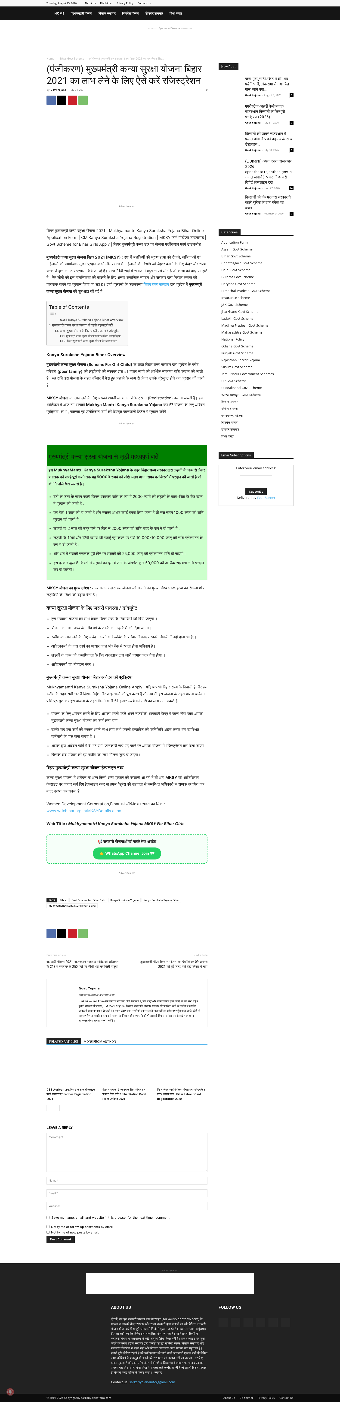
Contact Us (144, 3)
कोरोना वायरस (229, 408)
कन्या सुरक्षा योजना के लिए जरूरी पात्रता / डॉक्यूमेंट (89, 331)
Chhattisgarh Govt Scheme (242, 263)
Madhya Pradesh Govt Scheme (245, 325)
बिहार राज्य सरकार (156, 284)
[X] (290, 3)
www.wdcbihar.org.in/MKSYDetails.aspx (83, 810)
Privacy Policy (125, 3)
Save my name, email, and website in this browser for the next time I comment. (110, 1217)
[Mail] (267, 3)
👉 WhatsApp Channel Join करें (127, 853)
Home (59, 13)
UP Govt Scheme (234, 381)
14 (291, 188)
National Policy (232, 339)
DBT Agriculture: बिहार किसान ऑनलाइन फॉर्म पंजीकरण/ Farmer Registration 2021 (70, 1094)
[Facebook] (251, 3)
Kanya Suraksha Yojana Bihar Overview (96, 320)
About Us (90, 3)
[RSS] (282, 3)
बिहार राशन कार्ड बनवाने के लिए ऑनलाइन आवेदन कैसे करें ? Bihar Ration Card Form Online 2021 (124, 1094)
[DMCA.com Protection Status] (253, 548)
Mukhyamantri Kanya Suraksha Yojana (72, 905)
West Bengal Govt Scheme (241, 394)
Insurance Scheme (235, 297)
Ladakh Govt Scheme (237, 318)
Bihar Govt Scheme (71, 58)
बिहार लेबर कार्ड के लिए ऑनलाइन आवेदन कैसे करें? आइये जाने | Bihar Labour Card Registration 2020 (181, 1094)
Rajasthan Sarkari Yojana (240, 360)
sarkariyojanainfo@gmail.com (152, 1382)
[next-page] (57, 1108)
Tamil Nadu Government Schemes (247, 374)
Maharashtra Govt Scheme (242, 332)
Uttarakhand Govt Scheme (241, 388)
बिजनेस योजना (130, 13)
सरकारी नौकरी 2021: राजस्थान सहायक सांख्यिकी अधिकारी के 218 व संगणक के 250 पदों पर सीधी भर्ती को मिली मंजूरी (82, 964)
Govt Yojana (58, 89)
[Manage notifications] (10, 1392)
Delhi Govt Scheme (235, 270)
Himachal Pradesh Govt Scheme (246, 291)
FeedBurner (266, 497)
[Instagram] (259, 3)
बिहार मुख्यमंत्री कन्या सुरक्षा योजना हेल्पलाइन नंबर (91, 341)
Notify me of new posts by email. (75, 1232)
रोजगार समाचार (154, 13)
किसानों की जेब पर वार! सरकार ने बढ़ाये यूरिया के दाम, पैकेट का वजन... (268, 202)
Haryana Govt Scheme (238, 284)
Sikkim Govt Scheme (236, 367)
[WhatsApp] (83, 100)
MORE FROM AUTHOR (100, 1041)
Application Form (234, 242)
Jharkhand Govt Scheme (239, 311)
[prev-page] (49, 1108)
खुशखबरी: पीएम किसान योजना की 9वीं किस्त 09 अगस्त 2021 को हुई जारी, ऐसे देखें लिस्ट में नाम (173, 964)
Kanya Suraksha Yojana (124, 900)
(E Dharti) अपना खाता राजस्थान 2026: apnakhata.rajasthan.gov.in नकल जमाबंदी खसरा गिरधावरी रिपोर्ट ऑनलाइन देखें (268, 172)
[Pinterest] (274, 3)
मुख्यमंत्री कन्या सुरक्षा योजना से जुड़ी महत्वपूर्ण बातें (82, 325)
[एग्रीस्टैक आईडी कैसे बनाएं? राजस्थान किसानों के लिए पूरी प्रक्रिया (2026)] (230, 115)
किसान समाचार (107, 13)
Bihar (63, 900)
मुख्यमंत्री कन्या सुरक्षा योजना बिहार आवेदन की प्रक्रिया (93, 336)
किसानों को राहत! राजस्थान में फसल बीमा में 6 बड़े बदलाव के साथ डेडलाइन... (268, 139)
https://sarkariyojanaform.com (97, 994)
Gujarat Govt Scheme (237, 277)
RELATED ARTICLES (63, 1041)
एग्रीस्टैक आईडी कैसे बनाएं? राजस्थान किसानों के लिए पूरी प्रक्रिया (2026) (265, 111)
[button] (288, 14)
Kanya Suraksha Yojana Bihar (161, 900)
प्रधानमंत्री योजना (81, 13)
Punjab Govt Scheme (237, 353)
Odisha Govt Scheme (237, 346)
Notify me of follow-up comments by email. (82, 1227)
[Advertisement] (170, 41)
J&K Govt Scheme (234, 304)
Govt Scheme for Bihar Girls (88, 900)
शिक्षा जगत (176, 13)
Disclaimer (106, 3)
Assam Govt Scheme (237, 249)
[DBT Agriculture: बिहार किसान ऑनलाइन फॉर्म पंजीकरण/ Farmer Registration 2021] (71, 1068)
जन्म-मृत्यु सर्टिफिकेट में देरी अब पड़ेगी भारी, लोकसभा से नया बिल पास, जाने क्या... (267, 84)
